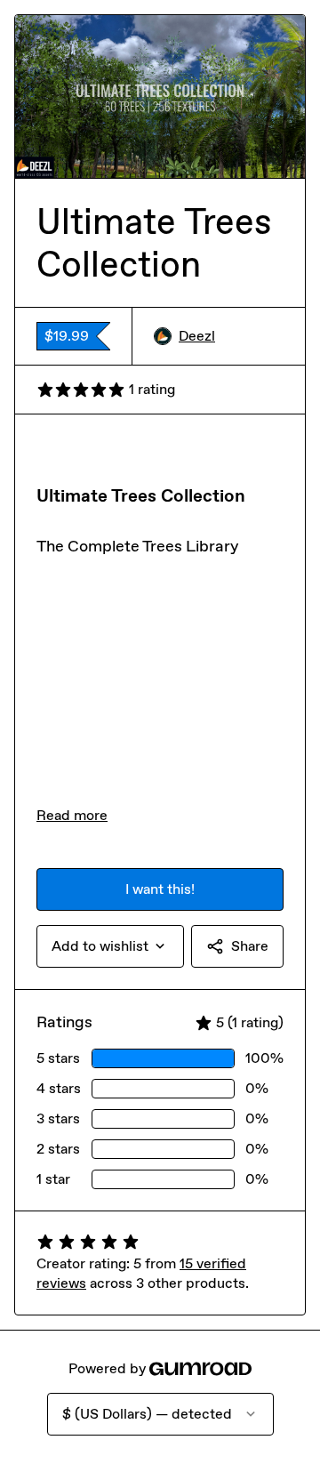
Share (249, 945)
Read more (72, 815)
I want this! (160, 889)
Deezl (197, 335)
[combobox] (110, 946)
